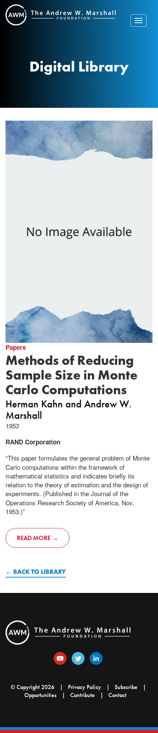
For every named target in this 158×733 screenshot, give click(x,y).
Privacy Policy (84, 687)
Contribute (82, 695)
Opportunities (40, 695)
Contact (117, 695)
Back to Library (39, 572)
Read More (33, 538)
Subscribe (126, 687)
